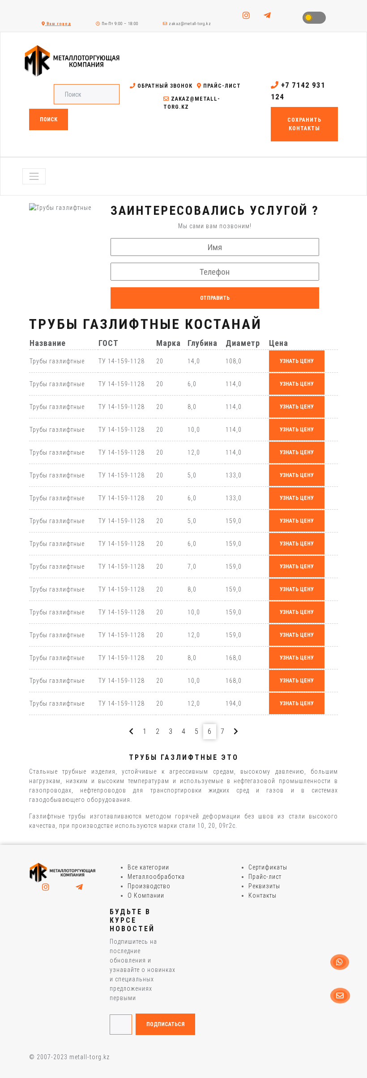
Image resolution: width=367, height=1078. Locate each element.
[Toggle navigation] (34, 176)
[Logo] (62, 872)
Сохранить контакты (304, 124)
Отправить (215, 298)
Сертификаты (267, 867)
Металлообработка (156, 876)
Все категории (148, 867)
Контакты (262, 895)
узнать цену (297, 361)
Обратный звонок (164, 86)
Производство (149, 886)
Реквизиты (264, 886)
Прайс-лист (221, 86)
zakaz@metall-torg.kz (189, 23)
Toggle (314, 18)
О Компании (146, 895)
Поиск (48, 119)
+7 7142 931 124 (298, 91)
